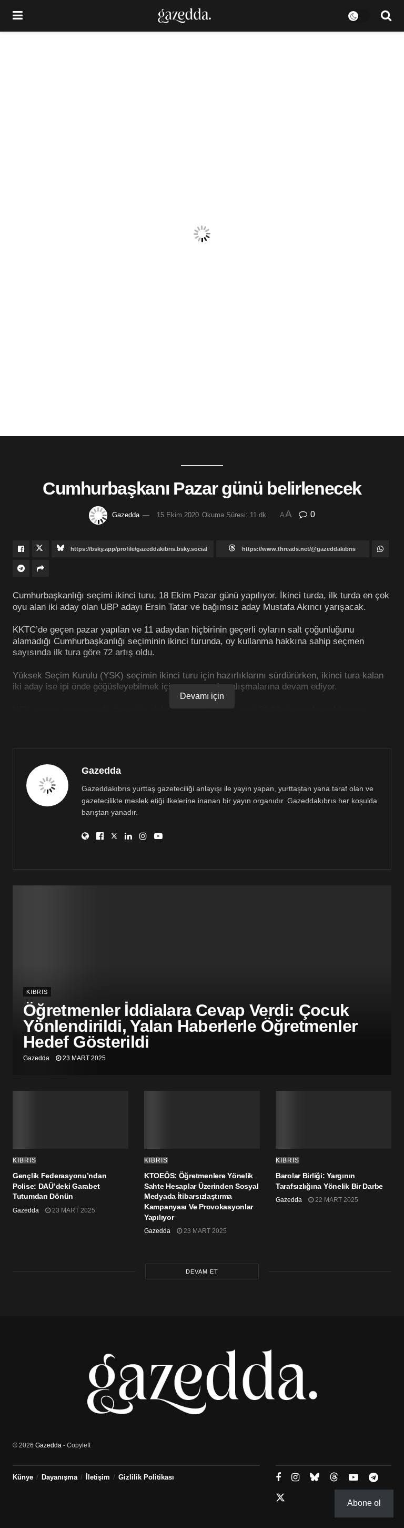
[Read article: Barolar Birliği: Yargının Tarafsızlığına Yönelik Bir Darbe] (333, 1120)
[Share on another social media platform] (40, 568)
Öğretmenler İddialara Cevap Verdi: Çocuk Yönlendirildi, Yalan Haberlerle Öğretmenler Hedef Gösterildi (190, 1026)
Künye (23, 1477)
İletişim (98, 1477)
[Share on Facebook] (21, 548)
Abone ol (364, 1503)
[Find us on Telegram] (373, 1478)
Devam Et (202, 1271)
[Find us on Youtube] (353, 1478)
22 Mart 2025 (336, 1200)
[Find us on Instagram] (295, 1478)
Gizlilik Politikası (146, 1477)
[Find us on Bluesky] (314, 1477)
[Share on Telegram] (21, 568)
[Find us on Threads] (334, 1477)
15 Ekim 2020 (178, 515)
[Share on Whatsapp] (380, 548)
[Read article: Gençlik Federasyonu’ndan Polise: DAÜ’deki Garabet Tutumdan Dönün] (70, 1120)
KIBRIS (37, 992)
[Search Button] (386, 16)
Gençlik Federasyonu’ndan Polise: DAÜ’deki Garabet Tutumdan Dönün (59, 1185)
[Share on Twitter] (40, 548)
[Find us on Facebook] (278, 1478)
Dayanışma (59, 1477)
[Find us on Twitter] (280, 1498)
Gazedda (125, 515)
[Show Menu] (18, 16)
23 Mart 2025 (83, 1058)
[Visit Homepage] (184, 15)
